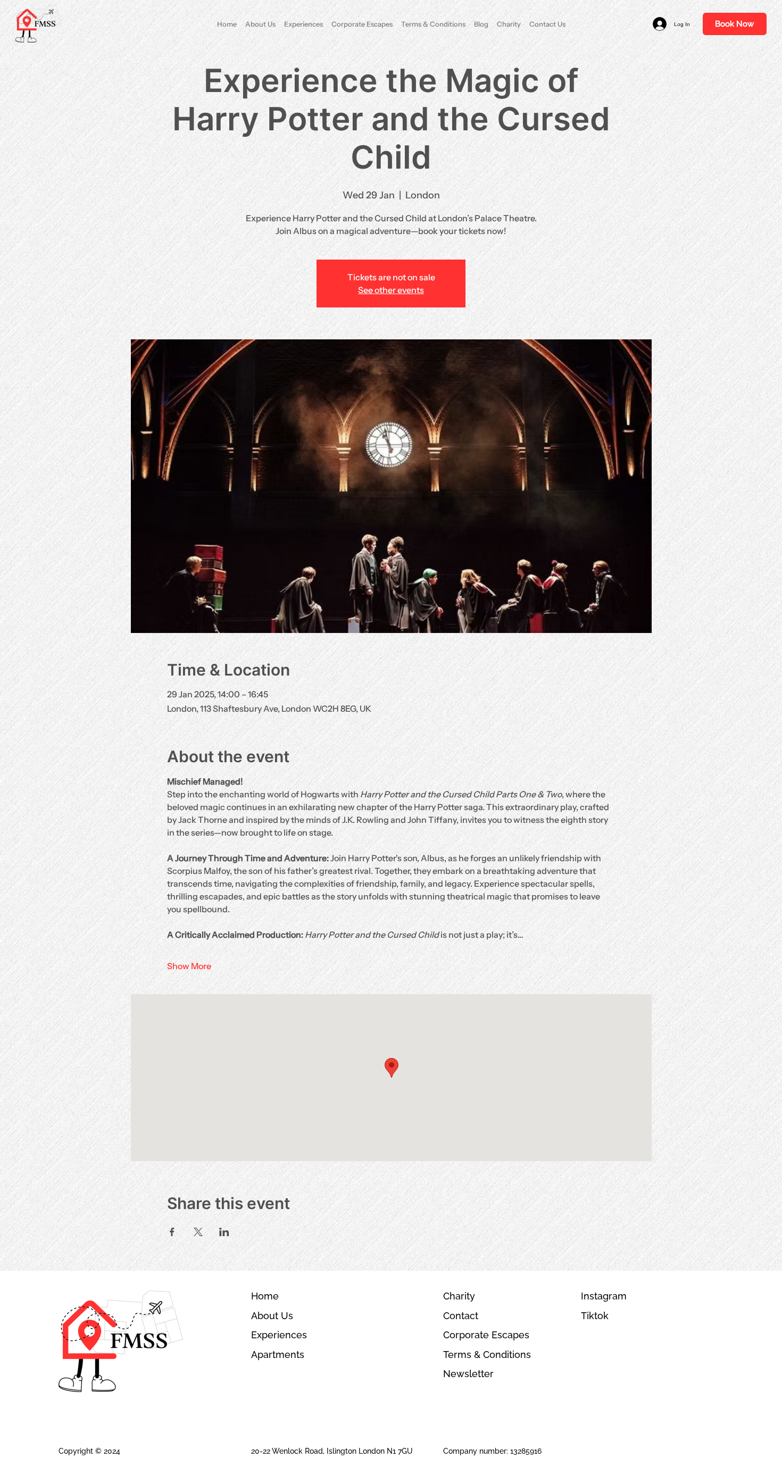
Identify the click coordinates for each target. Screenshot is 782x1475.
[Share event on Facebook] (172, 1232)
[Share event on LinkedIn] (224, 1232)
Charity (459, 1296)
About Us (272, 1315)
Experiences (279, 1334)
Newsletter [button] (468, 1373)
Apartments (277, 1354)
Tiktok (595, 1315)
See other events (391, 290)
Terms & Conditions (487, 1354)
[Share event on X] (198, 1232)
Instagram (604, 1296)
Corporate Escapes (486, 1334)
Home (265, 1296)
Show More (189, 966)
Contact (460, 1315)
